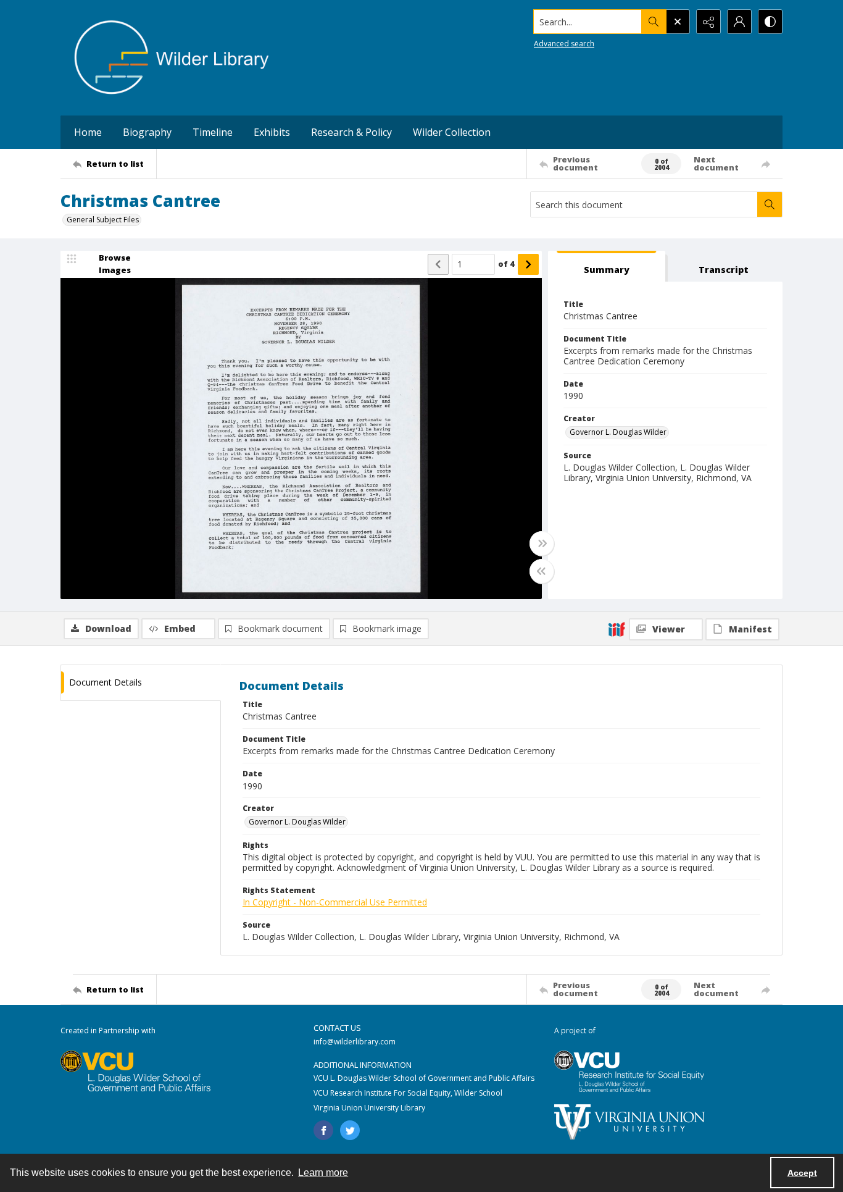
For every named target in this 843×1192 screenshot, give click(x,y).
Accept (802, 1173)
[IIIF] (616, 628)
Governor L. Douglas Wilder (618, 432)
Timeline (213, 132)
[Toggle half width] (541, 571)
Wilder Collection (452, 132)
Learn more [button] (323, 1172)
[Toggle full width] (541, 543)
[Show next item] (528, 264)
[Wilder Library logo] (171, 58)
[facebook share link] (323, 1130)
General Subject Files (103, 219)
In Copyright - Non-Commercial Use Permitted (335, 902)
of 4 (506, 263)
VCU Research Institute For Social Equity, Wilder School (408, 1093)
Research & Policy (351, 132)
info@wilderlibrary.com (355, 1041)
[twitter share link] (350, 1130)
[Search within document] (769, 204)
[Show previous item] (438, 264)
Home (88, 132)
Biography (147, 132)
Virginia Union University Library (369, 1107)
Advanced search (564, 43)
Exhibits (272, 132)
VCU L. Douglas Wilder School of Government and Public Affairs (424, 1078)
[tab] (606, 266)
